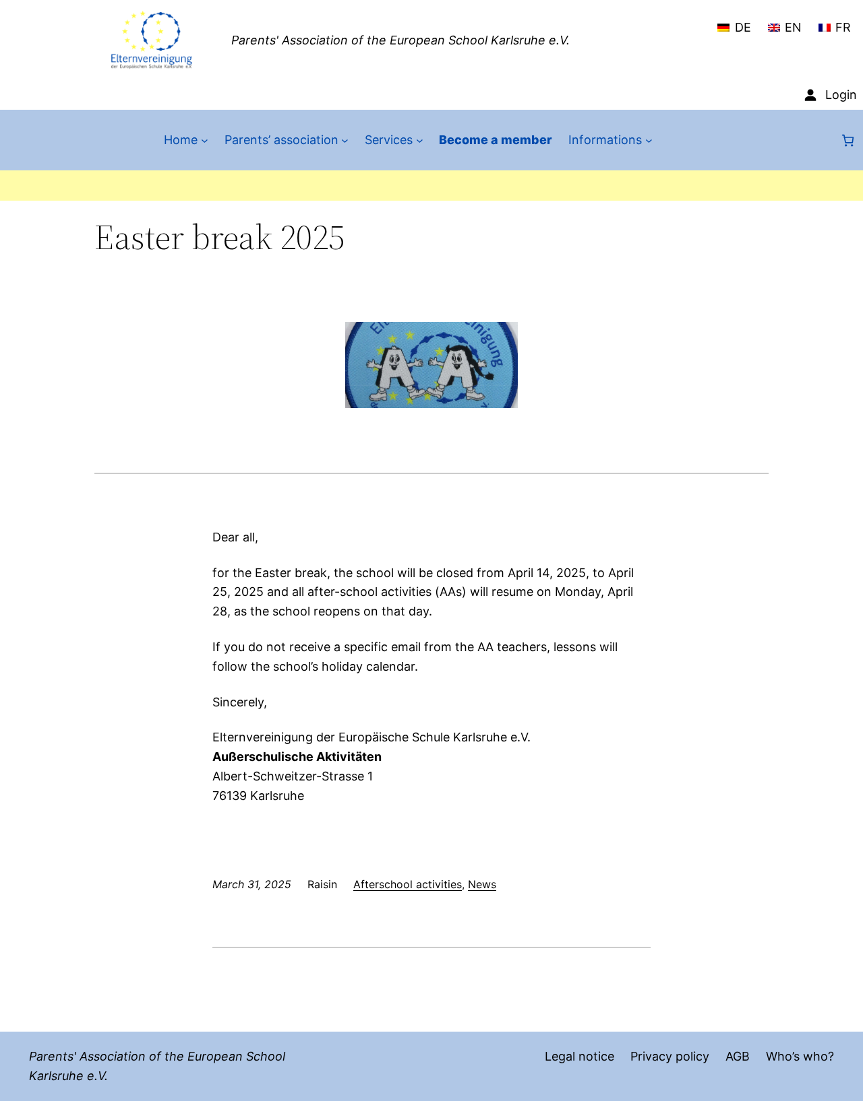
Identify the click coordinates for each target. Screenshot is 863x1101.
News (482, 884)
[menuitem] (734, 21)
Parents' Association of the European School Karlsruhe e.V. (400, 40)
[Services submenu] (419, 140)
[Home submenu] (204, 140)
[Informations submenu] (649, 140)
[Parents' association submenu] (345, 140)
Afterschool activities (407, 884)
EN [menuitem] (793, 27)
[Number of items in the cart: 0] (848, 140)
